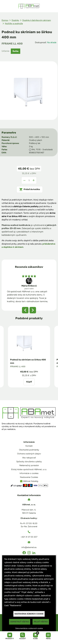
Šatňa (15, 51)
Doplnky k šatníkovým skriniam (36, 20)
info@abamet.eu (29, 547)
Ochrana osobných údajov (29, 453)
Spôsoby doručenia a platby (29, 461)
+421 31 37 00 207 (29, 537)
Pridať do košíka (32, 189)
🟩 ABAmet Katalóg (29, 481)
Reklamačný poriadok (29, 465)
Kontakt (29, 446)
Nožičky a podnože (14, 23)
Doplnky (15, 20)
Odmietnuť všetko (19, 622)
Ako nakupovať (29, 457)
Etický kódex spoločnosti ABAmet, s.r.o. (29, 469)
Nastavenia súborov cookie (29, 614)
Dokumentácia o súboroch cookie (29, 628)
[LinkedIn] (33, 552)
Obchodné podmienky (29, 450)
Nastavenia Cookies (29, 477)
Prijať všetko (41, 622)
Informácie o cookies (29, 473)
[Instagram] (29, 552)
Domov (5, 20)
